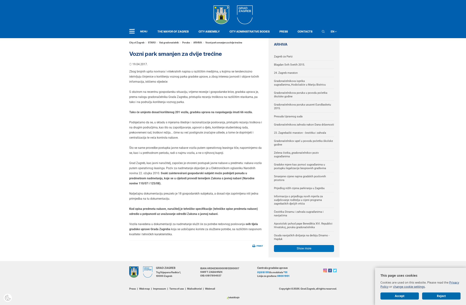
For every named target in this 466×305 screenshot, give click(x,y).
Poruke (186, 42)
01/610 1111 (263, 272)
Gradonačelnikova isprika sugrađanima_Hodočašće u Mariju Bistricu (300, 82)
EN (333, 31)
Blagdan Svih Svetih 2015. (289, 64)
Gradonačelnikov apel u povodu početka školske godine (303, 142)
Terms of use (176, 288)
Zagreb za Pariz (283, 56)
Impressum (159, 288)
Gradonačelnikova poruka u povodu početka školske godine (300, 94)
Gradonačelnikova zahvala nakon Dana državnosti (304, 124)
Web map (144, 288)
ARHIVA (197, 42)
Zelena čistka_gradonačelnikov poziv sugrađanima (296, 154)
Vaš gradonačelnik (169, 42)
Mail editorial (194, 288)
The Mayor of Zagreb (173, 31)
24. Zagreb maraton (286, 72)
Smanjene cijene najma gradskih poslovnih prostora (300, 178)
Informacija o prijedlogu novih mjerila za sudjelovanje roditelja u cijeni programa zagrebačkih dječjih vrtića (298, 200)
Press (283, 31)
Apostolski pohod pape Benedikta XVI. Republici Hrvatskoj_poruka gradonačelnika (303, 225)
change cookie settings (409, 287)
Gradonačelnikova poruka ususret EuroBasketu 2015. (302, 106)
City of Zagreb (137, 42)
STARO (152, 42)
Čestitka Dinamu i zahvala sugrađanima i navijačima (298, 213)
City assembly (209, 31)
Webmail (210, 288)
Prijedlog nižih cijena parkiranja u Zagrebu (299, 188)
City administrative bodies (250, 31)
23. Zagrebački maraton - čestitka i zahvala (300, 132)
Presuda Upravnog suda (288, 116)
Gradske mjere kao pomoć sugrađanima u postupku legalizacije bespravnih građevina (300, 166)
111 (286, 272)
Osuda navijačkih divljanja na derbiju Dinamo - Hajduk (301, 237)
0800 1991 (283, 275)
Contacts (305, 31)
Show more (304, 248)
